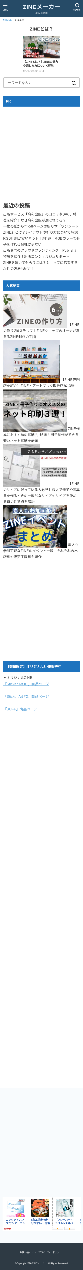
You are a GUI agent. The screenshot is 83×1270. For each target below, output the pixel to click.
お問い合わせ (27, 1252)
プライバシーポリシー (50, 1252)
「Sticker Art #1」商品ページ (26, 684)
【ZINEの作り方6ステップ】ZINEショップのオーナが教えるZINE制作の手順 (41, 331)
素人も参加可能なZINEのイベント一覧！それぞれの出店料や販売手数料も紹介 (41, 551)
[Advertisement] (41, 151)
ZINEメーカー (41, 7)
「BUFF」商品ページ (20, 709)
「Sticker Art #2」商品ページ (26, 696)
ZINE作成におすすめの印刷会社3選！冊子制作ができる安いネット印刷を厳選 (41, 435)
